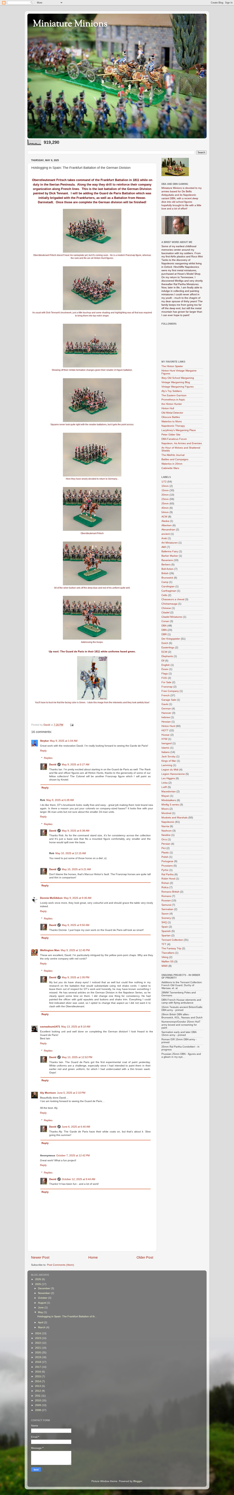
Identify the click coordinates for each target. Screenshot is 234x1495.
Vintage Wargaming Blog (175, 382)
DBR (164, 634)
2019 (38, 1357)
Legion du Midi (169, 769)
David (52, 764)
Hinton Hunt (168, 726)
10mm (165, 486)
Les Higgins (168, 778)
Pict (163, 848)
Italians (165, 752)
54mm (165, 512)
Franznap (167, 686)
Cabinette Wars (170, 468)
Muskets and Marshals (174, 817)
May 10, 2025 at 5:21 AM (76, 869)
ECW (164, 652)
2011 (38, 1395)
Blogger (137, 1481)
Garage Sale (168, 699)
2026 (38, 1279)
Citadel (165, 612)
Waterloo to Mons (171, 421)
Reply (43, 750)
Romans (166, 896)
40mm (165, 508)
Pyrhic (165, 870)
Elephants (167, 656)
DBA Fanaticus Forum (174, 439)
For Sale (166, 682)
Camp (164, 582)
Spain (164, 926)
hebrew (165, 717)
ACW (164, 516)
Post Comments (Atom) (60, 1265)
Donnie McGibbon (51, 898)
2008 (38, 1410)
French (165, 695)
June (41, 1307)
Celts (164, 595)
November (44, 1293)
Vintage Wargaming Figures (177, 386)
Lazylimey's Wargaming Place (178, 430)
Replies (48, 758)
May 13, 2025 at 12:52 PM (77, 1057)
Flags (164, 673)
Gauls (164, 704)
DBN (164, 630)
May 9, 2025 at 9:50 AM (75, 925)
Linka (164, 782)
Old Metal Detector (172, 412)
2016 (38, 1371)
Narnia (165, 826)
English (165, 665)
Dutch (164, 643)
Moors (165, 808)
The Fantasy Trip (171, 948)
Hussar (165, 734)
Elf (162, 660)
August (42, 1302)
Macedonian (168, 791)
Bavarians (167, 560)
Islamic (165, 747)
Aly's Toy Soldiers (171, 391)
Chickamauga (169, 603)
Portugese (167, 861)
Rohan (165, 883)
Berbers (166, 564)
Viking (164, 957)
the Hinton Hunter (171, 404)
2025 (38, 1284)
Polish (164, 857)
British (165, 573)
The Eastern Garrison (173, 395)
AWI (163, 547)
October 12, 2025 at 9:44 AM (78, 1179)
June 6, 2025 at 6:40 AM (76, 1126)
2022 (38, 1343)
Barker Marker (169, 555)
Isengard (166, 743)
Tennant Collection (172, 940)
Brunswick (167, 577)
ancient (165, 534)
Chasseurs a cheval (172, 599)
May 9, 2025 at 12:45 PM (75, 950)
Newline (166, 835)
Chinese (166, 608)
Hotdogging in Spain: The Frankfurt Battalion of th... (67, 1316)
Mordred (166, 813)
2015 (38, 1376)
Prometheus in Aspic (173, 399)
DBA (164, 625)
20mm (165, 494)
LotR (164, 787)
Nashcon (166, 830)
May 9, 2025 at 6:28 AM (60, 800)
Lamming (166, 765)
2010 (38, 1400)
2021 (38, 1347)
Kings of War (168, 761)
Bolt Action (167, 569)
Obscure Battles (170, 417)
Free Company (170, 691)
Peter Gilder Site (170, 434)
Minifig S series (170, 804)
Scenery (166, 918)
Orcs (164, 839)
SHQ (164, 922)
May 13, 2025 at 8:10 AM (75, 1026)
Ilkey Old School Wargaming (177, 378)
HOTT (165, 730)
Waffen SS (167, 961)
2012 (38, 1390)
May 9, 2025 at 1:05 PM (75, 977)
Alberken (166, 525)
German (166, 708)
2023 (38, 1338)
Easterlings (167, 647)
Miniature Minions (70, 24)
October (43, 1298)
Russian (166, 900)
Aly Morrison (48, 1092)
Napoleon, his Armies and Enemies (181, 443)
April (41, 1322)
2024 (38, 1333)
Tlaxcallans (167, 952)
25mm (165, 503)
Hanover (166, 713)
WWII (164, 966)
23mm (165, 499)
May (41, 1312)
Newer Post (40, 1257)
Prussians (167, 865)
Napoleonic (167, 822)
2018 (38, 1362)
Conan (165, 621)
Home (93, 1257)
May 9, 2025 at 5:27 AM (75, 764)
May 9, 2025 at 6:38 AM (75, 830)
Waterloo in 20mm (171, 463)
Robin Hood (168, 878)
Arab (164, 538)
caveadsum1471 (50, 1026)
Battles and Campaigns (174, 459)
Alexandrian (168, 529)
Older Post (145, 1257)
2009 (38, 1405)
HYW (164, 739)
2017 (38, 1367)
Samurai (166, 905)
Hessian (166, 721)
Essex (164, 669)
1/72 (164, 481)
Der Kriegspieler (170, 638)
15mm (165, 490)
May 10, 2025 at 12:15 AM (70, 853)
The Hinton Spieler (172, 366)
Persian (165, 843)
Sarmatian (167, 909)
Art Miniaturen (169, 542)
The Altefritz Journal (172, 455)
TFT (163, 944)
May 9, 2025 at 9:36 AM (77, 898)
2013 (38, 1386)
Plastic (165, 852)
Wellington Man (50, 950)
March (42, 1327)
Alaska (165, 521)
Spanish (166, 931)
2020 (38, 1352)
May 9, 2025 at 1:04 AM (64, 740)
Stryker (44, 740)
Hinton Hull (167, 408)
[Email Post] (71, 724)
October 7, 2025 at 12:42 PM (73, 1155)
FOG (164, 678)
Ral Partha (167, 874)
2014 (38, 1381)
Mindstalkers (168, 800)
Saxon (165, 913)
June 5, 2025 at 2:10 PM (71, 1092)
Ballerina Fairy (169, 551)
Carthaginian (168, 590)
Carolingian (168, 586)
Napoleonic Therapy (173, 426)
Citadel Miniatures (171, 617)
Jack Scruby (168, 756)
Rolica (165, 887)
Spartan (166, 935)
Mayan (165, 796)
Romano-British (170, 891)
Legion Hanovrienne (173, 774)
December (44, 1288)
